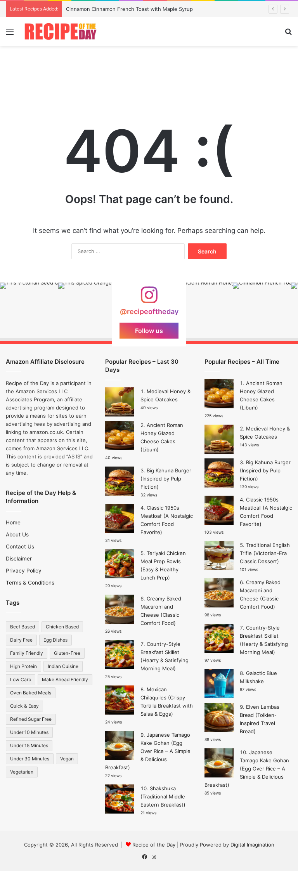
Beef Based (22, 627)
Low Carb (20, 679)
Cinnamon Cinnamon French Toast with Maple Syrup (129, 9)
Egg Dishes (55, 640)
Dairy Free (21, 640)
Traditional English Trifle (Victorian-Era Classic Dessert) (265, 553)
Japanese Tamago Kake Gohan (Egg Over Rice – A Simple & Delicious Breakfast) (148, 751)
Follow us (149, 330)
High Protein (23, 666)
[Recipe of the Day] (60, 31)
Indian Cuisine (63, 666)
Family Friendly (26, 653)
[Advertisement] (149, 71)
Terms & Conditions (30, 583)
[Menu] (10, 34)
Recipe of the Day (153, 845)
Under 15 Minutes (29, 745)
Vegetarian (21, 772)
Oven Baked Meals (30, 693)
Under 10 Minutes (29, 732)
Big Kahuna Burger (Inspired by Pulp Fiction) (165, 478)
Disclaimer (19, 558)
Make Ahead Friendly (65, 679)
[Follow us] (149, 298)
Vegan (67, 759)
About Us (17, 534)
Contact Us (20, 546)
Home (13, 522)
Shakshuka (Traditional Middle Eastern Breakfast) (162, 796)
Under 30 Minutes (29, 759)
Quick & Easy (24, 706)
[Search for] (288, 34)
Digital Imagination (252, 845)
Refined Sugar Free (31, 719)
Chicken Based (62, 627)
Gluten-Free (67, 653)
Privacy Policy (24, 570)
